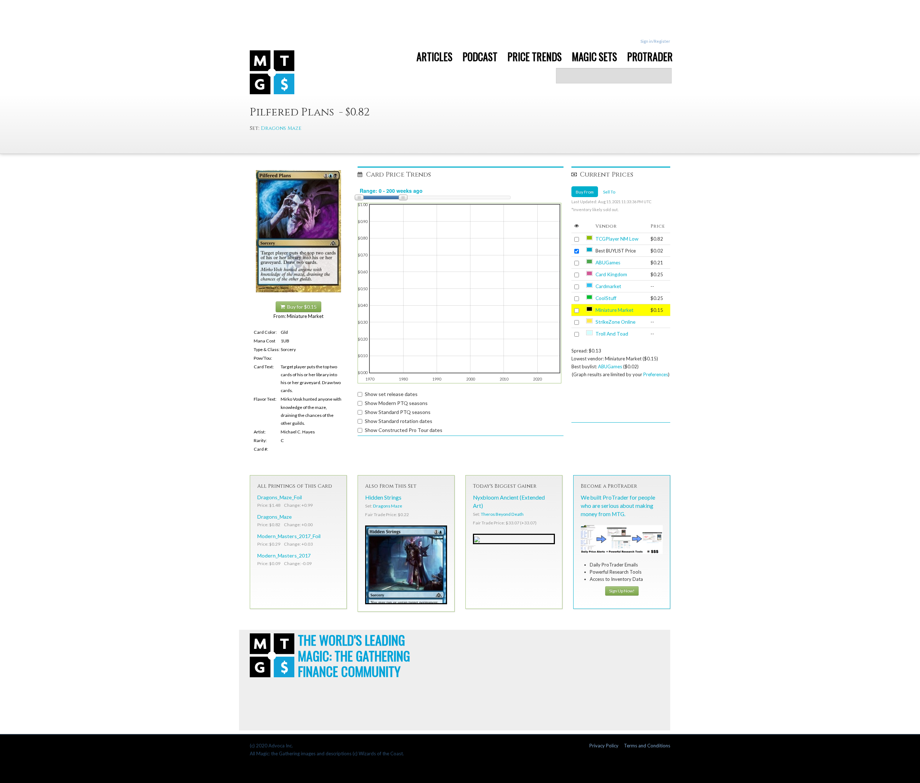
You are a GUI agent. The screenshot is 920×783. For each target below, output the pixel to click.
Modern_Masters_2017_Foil (289, 536)
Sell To (609, 191)
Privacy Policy (603, 745)
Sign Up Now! (622, 590)
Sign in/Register (655, 41)
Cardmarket (608, 286)
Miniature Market (614, 310)
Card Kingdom (611, 274)
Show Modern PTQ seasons (396, 403)
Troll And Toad (611, 334)
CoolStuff (605, 298)
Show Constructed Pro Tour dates (403, 430)
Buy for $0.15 (301, 307)
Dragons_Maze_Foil (279, 497)
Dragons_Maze (274, 517)
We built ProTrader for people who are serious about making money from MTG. (618, 505)
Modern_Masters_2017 (283, 555)
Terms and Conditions (647, 745)
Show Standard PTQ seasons (398, 412)
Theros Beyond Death (502, 514)
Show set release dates (391, 394)
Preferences (655, 374)
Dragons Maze (281, 128)
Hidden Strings (383, 497)
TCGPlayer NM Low (616, 239)
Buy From (585, 191)
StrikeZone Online (615, 322)
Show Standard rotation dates (398, 421)
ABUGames (607, 262)
